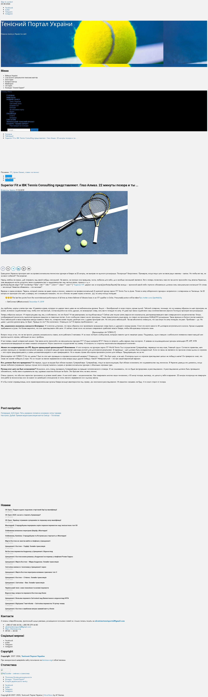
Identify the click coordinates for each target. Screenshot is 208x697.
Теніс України (15, 101)
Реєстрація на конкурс (19, 126)
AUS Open (9, 80)
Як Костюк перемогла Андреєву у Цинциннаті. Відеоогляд (29, 551)
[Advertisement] (66, 52)
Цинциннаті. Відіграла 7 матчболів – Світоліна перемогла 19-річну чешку (35, 604)
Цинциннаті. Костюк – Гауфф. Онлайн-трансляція (25, 546)
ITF (11, 172)
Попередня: (31, 413)
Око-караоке (10, 178)
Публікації (11, 114)
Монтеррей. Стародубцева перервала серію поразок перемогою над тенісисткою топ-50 (41, 525)
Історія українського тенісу (16, 681)
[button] (6, 91)
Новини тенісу (13, 99)
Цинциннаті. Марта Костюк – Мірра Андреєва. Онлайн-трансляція (32, 562)
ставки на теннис (32, 172)
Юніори (13, 107)
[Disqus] (104, 444)
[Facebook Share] (3, 269)
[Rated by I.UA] (5, 671)
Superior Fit (78, 284)
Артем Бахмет (18, 172)
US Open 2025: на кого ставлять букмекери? (23, 515)
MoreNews (48, 695)
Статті (12, 116)
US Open (8, 86)
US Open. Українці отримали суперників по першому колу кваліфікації (33, 520)
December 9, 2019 (36, 301)
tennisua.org (47, 660)
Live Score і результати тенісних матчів (21, 77)
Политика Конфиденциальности (18, 677)
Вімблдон (9, 84)
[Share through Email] (29, 269)
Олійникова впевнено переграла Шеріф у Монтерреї (26, 531)
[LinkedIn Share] (18, 269)
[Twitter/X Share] (8, 269)
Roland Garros (11, 82)
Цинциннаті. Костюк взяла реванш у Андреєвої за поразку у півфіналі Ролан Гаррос (39, 557)
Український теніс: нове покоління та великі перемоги (27, 588)
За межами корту (17, 109)
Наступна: (30, 415)
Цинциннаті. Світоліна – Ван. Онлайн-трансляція (24, 583)
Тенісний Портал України (37, 24)
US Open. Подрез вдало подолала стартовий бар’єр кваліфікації (31, 510)
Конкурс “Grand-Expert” (15, 88)
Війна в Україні (11, 76)
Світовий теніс (16, 103)
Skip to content (7, 2)
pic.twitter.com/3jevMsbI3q (151, 297)
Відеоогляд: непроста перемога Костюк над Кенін (25, 593)
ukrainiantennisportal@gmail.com (18, 627)
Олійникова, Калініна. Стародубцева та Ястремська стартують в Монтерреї (35, 536)
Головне (8, 176)
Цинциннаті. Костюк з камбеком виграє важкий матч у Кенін (29, 609)
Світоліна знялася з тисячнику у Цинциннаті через (25, 567)
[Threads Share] (24, 269)
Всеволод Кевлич (8, 190)
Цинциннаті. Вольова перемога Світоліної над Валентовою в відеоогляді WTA (37, 598)
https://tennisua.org (13, 629)
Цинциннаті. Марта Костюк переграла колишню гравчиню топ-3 (31, 572)
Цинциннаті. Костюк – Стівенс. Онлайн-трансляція (25, 577)
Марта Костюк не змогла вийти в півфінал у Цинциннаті (27, 541)
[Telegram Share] (13, 269)
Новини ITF (14, 105)
